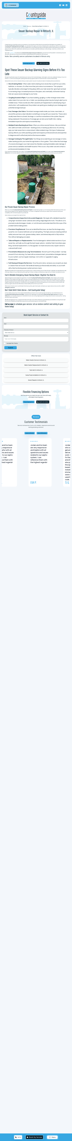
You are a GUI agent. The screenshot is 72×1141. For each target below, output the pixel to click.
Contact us (12, 52)
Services (29, 26)
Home (24, 26)
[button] (52, 1137)
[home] (36, 15)
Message (6, 335)
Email (5, 323)
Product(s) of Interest (8, 330)
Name (5, 317)
